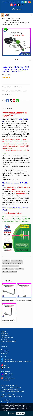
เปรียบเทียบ (18, 87)
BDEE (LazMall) (8, 374)
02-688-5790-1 (10, 394)
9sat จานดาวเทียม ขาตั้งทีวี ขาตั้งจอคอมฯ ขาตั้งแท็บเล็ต (17, 361)
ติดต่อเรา (3, 345)
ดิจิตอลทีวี (10, 91)
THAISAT (9, 95)
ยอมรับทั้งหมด (20, 413)
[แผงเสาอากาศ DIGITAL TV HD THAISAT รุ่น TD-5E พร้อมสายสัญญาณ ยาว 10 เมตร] (16, 42)
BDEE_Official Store (9, 378)
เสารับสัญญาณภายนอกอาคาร (21, 91)
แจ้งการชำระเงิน (5, 336)
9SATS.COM (6, 380)
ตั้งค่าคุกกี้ (12, 413)
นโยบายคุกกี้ (5, 410)
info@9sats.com (9, 402)
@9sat (8, 400)
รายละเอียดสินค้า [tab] (7, 109)
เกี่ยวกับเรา (4, 347)
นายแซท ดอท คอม (8, 359)
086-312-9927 (18, 396)
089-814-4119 (9, 396)
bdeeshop (6, 365)
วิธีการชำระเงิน (4, 334)
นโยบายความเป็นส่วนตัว (18, 408)
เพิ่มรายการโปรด (8, 87)
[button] (31, 15)
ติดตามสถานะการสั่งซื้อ (7, 338)
